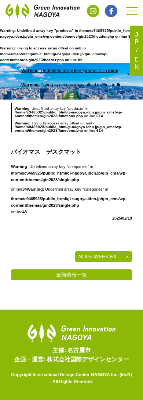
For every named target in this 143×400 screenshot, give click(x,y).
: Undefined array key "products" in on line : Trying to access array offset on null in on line (73, 77)
